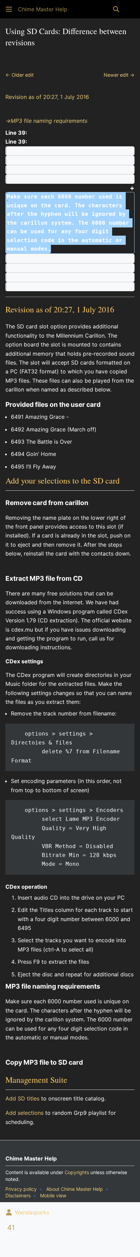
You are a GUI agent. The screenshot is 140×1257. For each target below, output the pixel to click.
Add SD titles (22, 1098)
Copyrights (77, 1172)
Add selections (24, 1112)
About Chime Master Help (74, 1189)
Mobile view (53, 1195)
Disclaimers (18, 1195)
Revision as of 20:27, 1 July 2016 (47, 96)
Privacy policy (21, 1189)
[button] (8, 9)
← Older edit (19, 75)
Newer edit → (119, 75)
